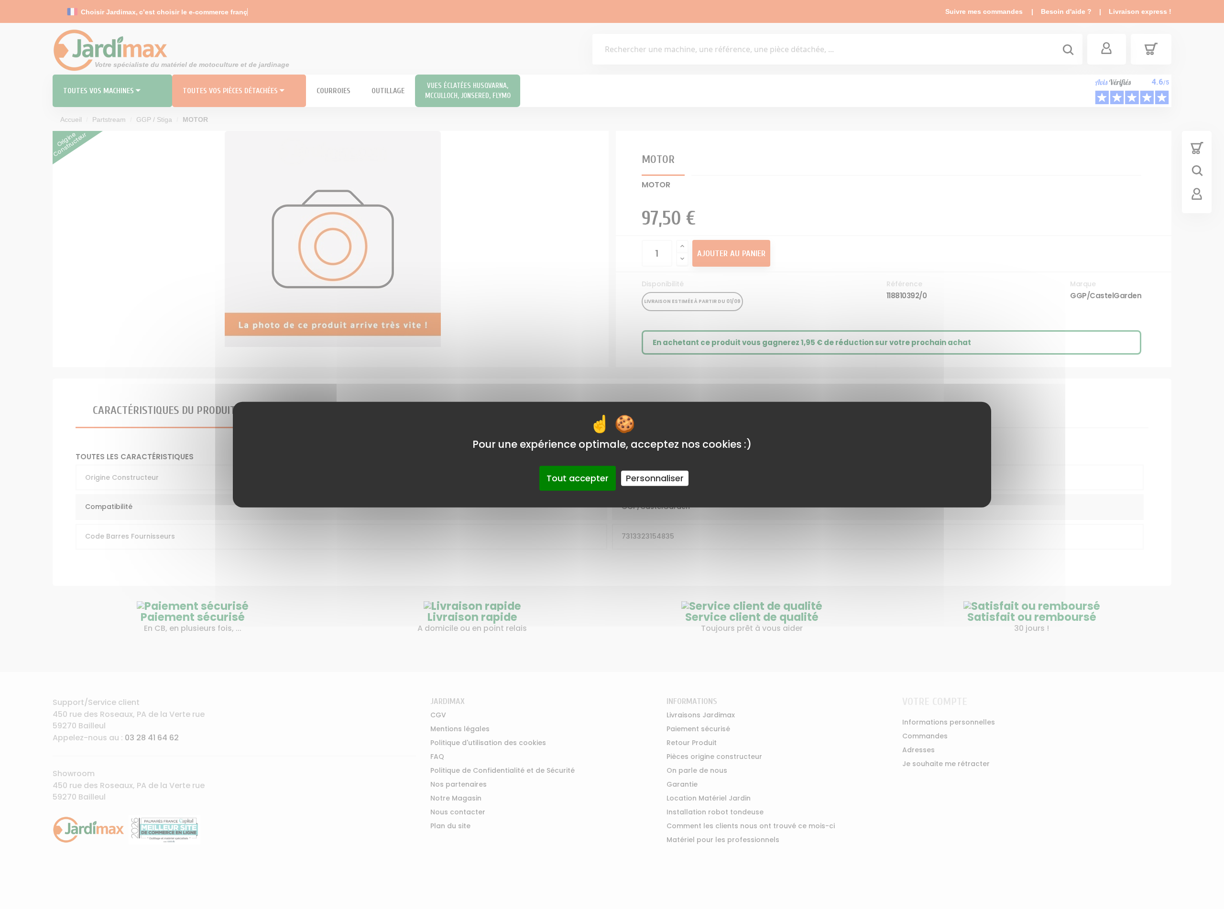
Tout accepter (577, 478)
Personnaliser (655, 478)
